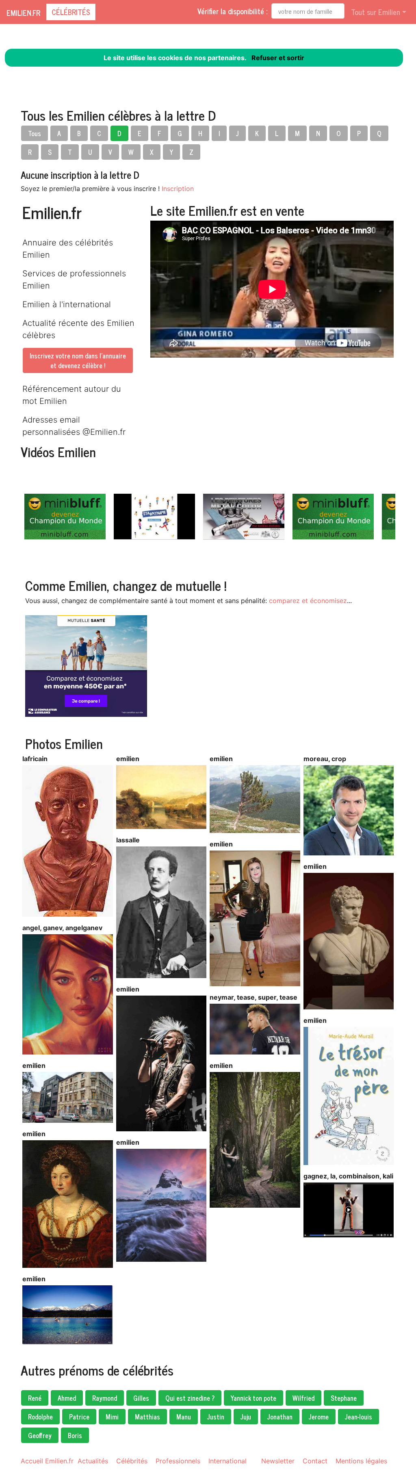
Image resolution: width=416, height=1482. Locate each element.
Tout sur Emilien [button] (375, 12)
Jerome (319, 1416)
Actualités (93, 1461)
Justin (215, 1416)
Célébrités (71, 12)
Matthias (147, 1416)
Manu (183, 1416)
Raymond (104, 1398)
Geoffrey (40, 1435)
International (227, 1461)
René (34, 1398)
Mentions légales (361, 1461)
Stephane (344, 1398)
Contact (315, 1461)
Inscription (178, 188)
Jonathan (279, 1416)
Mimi (112, 1416)
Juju (245, 1416)
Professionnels (178, 1461)
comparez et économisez (308, 601)
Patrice (79, 1416)
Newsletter (278, 1461)
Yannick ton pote (253, 1398)
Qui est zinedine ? (189, 1398)
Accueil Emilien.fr (47, 1461)
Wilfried (303, 1398)
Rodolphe (40, 1416)
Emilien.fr (23, 13)
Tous (34, 133)
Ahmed (67, 1398)
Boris (75, 1435)
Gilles (141, 1398)
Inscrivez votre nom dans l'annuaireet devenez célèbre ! (78, 360)
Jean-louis (358, 1416)
